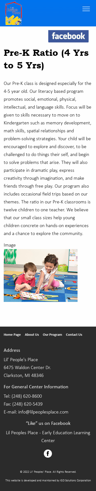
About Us (32, 335)
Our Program (52, 335)
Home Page (12, 335)
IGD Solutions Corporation (75, 480)
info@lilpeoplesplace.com (43, 412)
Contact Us (74, 335)
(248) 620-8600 (27, 396)
